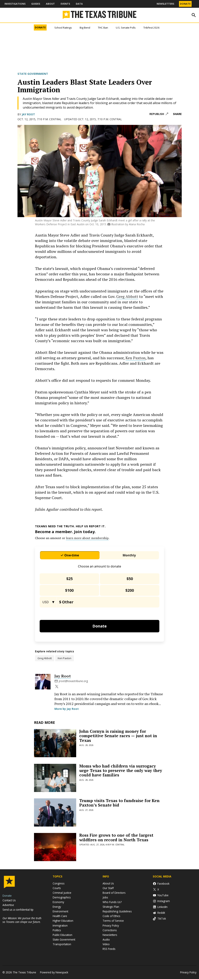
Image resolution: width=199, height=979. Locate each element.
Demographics (62, 897)
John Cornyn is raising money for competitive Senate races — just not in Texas (118, 735)
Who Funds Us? (112, 902)
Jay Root (28, 114)
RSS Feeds (109, 949)
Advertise (8, 905)
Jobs (105, 897)
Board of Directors (114, 893)
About (50, 3)
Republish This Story (158, 114)
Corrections (110, 930)
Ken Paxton (136, 357)
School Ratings (63, 27)
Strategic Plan (111, 907)
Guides (35, 3)
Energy (57, 907)
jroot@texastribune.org (73, 681)
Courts (57, 888)
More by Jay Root (66, 709)
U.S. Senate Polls (126, 27)
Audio (106, 939)
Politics (57, 930)
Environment (60, 911)
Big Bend (85, 27)
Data (79, 3)
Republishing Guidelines (117, 911)
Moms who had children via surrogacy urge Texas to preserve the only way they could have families (120, 770)
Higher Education (63, 920)
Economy (58, 902)
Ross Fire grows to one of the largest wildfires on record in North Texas (116, 837)
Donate (185, 3)
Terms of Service (113, 920)
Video (106, 944)
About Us (108, 883)
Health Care (60, 916)
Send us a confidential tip (18, 909)
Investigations (14, 3)
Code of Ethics (111, 916)
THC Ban (103, 27)
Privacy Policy (111, 925)
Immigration (60, 925)
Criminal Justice (62, 893)
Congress (59, 883)
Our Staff (108, 888)
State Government (32, 74)
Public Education (62, 935)
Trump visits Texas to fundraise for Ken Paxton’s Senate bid (119, 803)
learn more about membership (87, 538)
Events (65, 3)
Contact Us (9, 900)
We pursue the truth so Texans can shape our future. (22, 920)
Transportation (62, 944)
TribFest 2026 (151, 27)
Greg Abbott (127, 296)
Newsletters (165, 3)
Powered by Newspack (54, 972)
